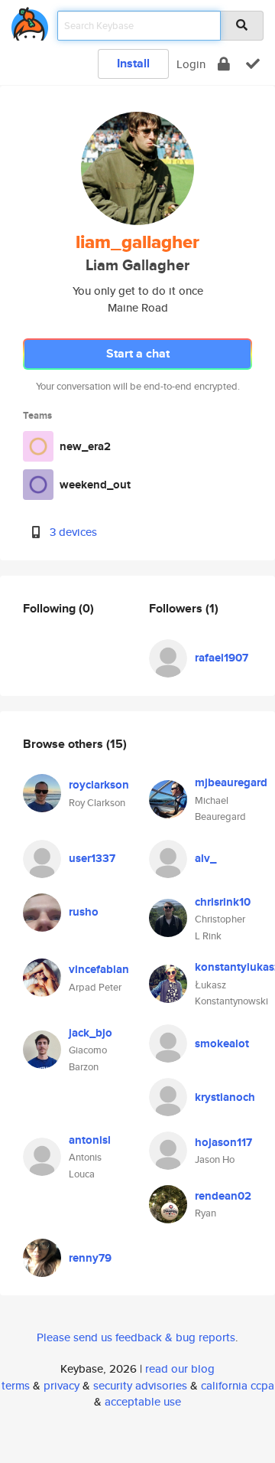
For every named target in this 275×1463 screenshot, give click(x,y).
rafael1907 (221, 657)
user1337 (92, 858)
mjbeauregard (231, 782)
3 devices (73, 532)
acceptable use (143, 1401)
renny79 (90, 1257)
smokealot (222, 1043)
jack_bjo (90, 1032)
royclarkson (99, 784)
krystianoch (225, 1097)
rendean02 (223, 1195)
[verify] (253, 63)
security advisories (140, 1385)
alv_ (205, 858)
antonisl (90, 1140)
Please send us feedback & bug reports (136, 1337)
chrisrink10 (223, 901)
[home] (29, 21)
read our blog (180, 1368)
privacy (61, 1385)
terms (16, 1385)
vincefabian (99, 969)
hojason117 (223, 1142)
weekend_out (95, 484)
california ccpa (237, 1385)
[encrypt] (224, 63)
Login (190, 64)
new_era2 (85, 446)
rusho (84, 911)
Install (133, 63)
